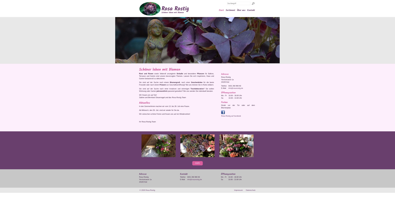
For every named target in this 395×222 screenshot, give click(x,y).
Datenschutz (251, 190)
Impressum (238, 190)
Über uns (241, 10)
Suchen (254, 3)
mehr (197, 163)
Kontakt (251, 10)
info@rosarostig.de (235, 88)
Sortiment (230, 10)
